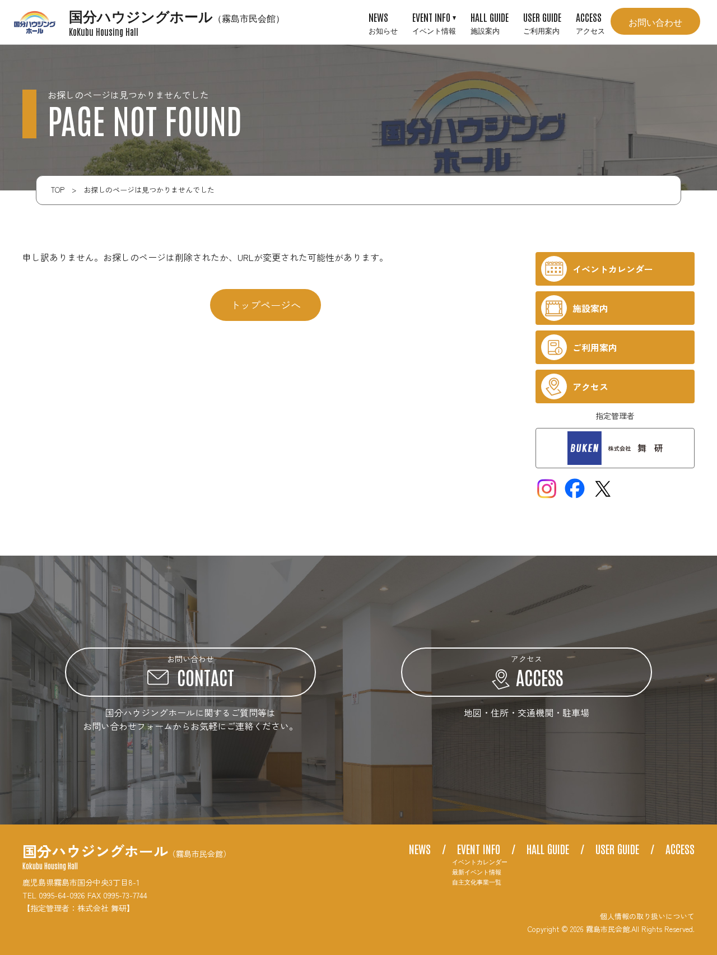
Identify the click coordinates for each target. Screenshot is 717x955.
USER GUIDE (542, 22)
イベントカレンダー (480, 861)
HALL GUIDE (490, 22)
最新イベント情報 (476, 871)
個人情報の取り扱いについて (647, 916)
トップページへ (265, 304)
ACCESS (590, 22)
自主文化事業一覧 (476, 882)
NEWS (383, 22)
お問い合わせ (655, 21)
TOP (57, 189)
